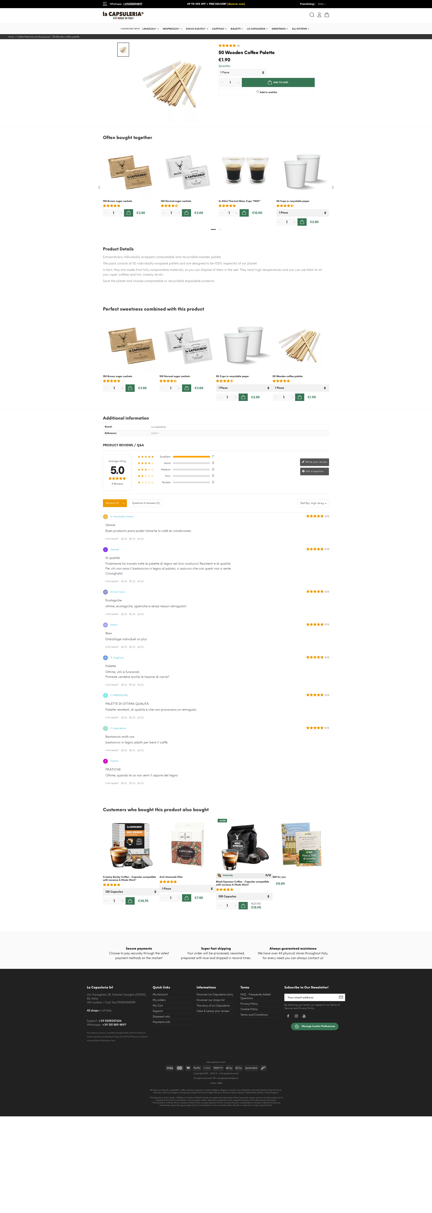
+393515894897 (132, 4)
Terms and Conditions (254, 1014)
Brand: (108, 427)
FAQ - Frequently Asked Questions (255, 996)
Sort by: (305, 503)
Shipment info (161, 1016)
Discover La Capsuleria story (215, 994)
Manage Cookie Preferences (318, 1026)
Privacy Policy (249, 1003)
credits (219, 1083)
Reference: (111, 433)
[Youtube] (304, 1017)
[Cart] (327, 15)
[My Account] (319, 15)
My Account (160, 994)
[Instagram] (296, 1016)
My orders (159, 1000)
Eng (322, 4)
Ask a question (314, 471)
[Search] (312, 15)
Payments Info (161, 1022)
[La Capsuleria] (158, 15)
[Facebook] (288, 1016)
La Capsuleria (158, 427)
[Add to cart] (128, 213)
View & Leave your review (213, 1011)
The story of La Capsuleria (213, 1005)
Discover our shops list (211, 1000)
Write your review (316, 462)
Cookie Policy (249, 1009)
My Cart (158, 1005)
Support (158, 1011)
